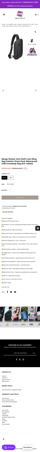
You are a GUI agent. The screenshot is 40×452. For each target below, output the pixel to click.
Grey (11, 177)
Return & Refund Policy (8, 400)
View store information (7, 211)
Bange (3, 419)
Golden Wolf (5, 415)
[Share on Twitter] (11, 292)
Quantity (4, 190)
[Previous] (3, 91)
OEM (3, 422)
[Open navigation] (4, 15)
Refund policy (5, 381)
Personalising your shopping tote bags (11, 389)
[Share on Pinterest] (15, 292)
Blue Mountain (5, 412)
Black (4, 177)
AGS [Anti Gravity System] (8, 417)
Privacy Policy (5, 398)
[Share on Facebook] (7, 292)
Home (3, 24)
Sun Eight (4, 420)
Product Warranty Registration (9, 401)
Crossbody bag (12, 24)
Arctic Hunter (5, 410)
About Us (4, 376)
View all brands (6, 424)
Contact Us (5, 378)
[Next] (36, 91)
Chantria (4, 413)
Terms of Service (6, 379)
